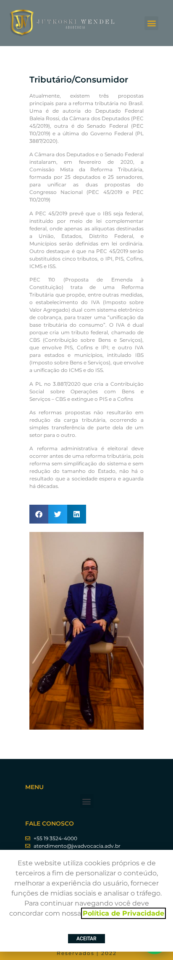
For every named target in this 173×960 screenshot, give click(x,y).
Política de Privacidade (123, 913)
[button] (151, 23)
